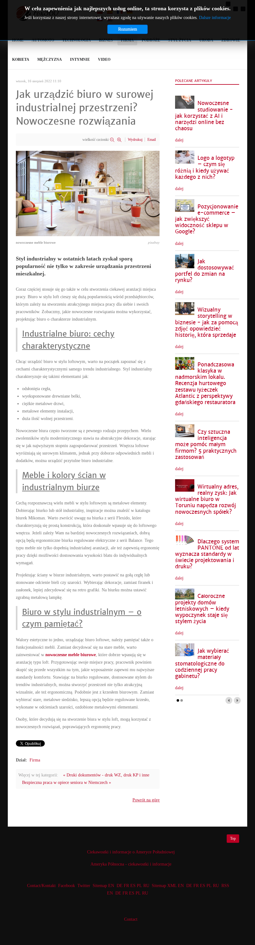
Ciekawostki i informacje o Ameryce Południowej (131, 852)
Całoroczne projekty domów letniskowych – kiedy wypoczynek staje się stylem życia (202, 609)
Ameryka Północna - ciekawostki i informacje (130, 864)
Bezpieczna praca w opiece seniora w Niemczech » (66, 782)
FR (126, 885)
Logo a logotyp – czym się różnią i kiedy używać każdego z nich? (204, 167)
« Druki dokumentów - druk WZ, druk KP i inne (106, 775)
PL (139, 885)
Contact (130, 919)
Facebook (66, 885)
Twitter (83, 885)
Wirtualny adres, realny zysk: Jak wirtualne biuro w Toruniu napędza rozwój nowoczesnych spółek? (207, 499)
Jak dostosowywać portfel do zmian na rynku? (204, 271)
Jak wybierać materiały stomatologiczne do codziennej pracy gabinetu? (202, 664)
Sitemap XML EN (168, 885)
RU (146, 885)
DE (120, 885)
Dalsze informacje (215, 17)
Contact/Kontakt (41, 885)
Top (233, 838)
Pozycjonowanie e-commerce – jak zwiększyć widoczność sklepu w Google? (206, 219)
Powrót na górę (146, 800)
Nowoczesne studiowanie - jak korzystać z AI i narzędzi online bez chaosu (204, 116)
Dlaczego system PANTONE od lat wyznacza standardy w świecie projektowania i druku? (207, 554)
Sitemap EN (104, 885)
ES (133, 885)
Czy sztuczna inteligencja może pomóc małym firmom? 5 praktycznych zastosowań (206, 445)
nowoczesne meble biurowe (70, 654)
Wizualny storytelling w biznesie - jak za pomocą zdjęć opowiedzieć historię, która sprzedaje (206, 322)
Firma (35, 760)
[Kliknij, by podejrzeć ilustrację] (88, 193)
